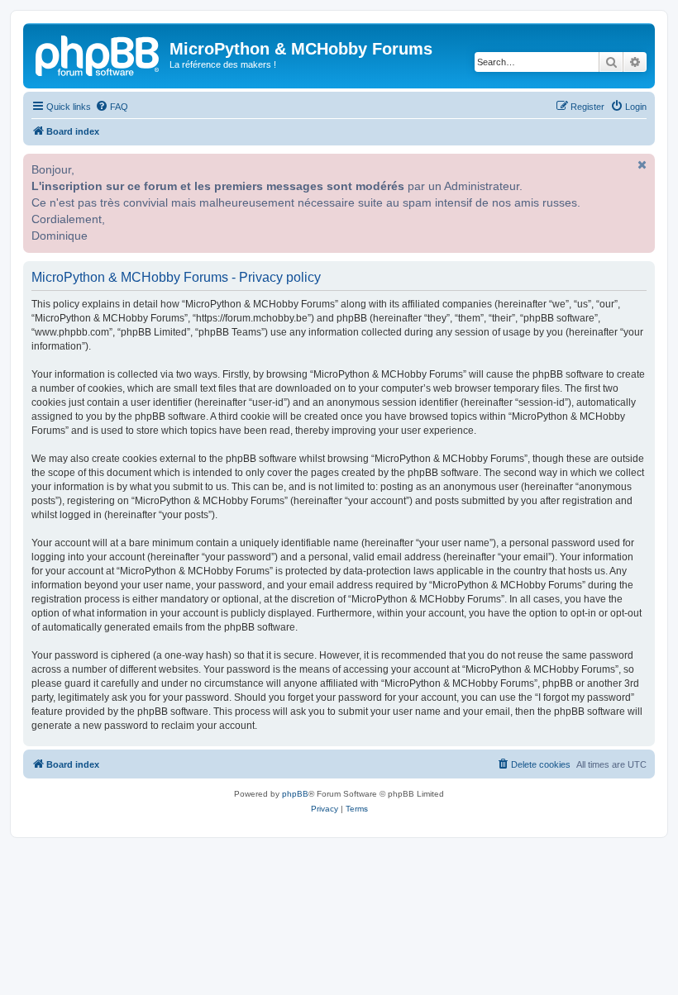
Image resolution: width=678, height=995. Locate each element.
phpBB (295, 793)
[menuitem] (111, 107)
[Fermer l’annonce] (641, 164)
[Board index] (98, 53)
